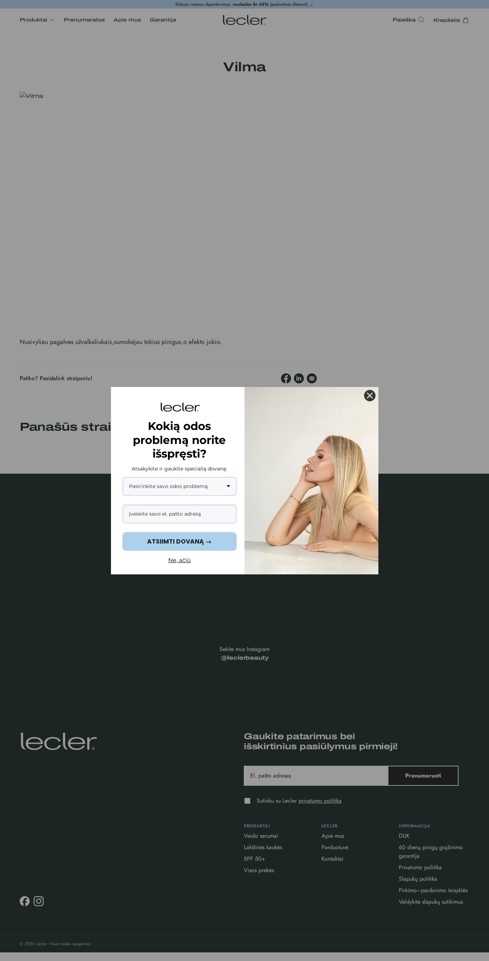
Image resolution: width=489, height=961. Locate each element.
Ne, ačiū (179, 560)
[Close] (369, 395)
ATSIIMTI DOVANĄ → (179, 541)
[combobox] (179, 486)
